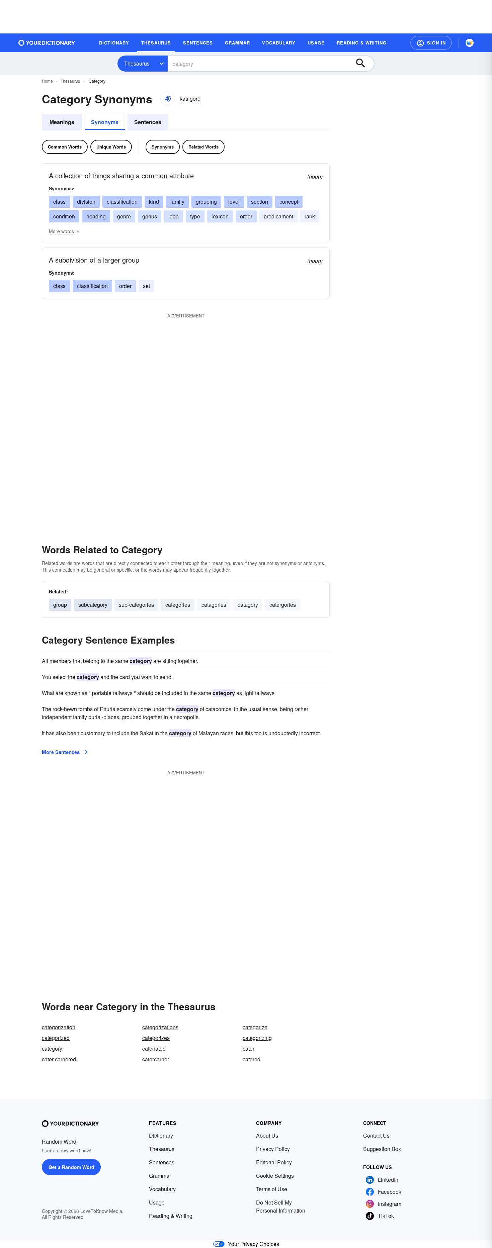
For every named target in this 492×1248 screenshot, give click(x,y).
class (59, 201)
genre (124, 216)
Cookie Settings (275, 1175)
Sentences (147, 122)
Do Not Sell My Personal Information (280, 1206)
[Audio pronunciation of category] (167, 99)
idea (173, 216)
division (86, 201)
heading (96, 216)
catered (251, 1059)
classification (122, 201)
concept (288, 201)
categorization (58, 1027)
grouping (206, 201)
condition (64, 216)
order (246, 216)
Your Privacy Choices (253, 1244)
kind (154, 201)
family (177, 201)
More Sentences (61, 752)
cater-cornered (59, 1059)
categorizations (160, 1027)
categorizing (257, 1038)
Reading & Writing (170, 1216)
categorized (56, 1038)
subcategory (92, 604)
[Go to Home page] (46, 43)
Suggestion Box (382, 1149)
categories (177, 604)
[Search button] (364, 63)
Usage (157, 1202)
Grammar (160, 1175)
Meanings (62, 122)
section (259, 201)
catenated (154, 1048)
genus (149, 216)
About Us (267, 1135)
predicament (278, 216)
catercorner (155, 1059)
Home (47, 81)
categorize (255, 1027)
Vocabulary (162, 1189)
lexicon (220, 216)
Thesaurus (137, 63)
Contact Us (376, 1135)
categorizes (156, 1038)
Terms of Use (271, 1189)
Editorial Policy (274, 1162)
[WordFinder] (470, 43)
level (234, 201)
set (146, 286)
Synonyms (104, 122)
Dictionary (161, 1135)
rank (310, 216)
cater (248, 1048)
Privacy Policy (273, 1149)
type (195, 216)
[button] (431, 43)
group (60, 604)
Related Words (203, 146)
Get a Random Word (71, 1167)
